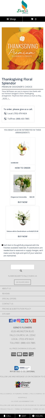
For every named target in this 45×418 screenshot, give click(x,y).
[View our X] (30, 321)
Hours (38, 415)
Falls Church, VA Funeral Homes (14, 394)
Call (8, 415)
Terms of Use (39, 409)
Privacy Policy (6, 409)
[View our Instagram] (18, 321)
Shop (13, 19)
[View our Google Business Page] (14, 321)
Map (23, 415)
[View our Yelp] (34, 321)
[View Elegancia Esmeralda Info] (22, 183)
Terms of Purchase (23, 409)
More (5, 98)
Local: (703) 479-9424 (22, 339)
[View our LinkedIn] (22, 321)
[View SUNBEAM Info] (22, 149)
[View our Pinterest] (26, 321)
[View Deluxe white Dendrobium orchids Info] (22, 217)
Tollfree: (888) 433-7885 (22, 342)
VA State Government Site (22, 401)
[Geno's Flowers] (23, 13)
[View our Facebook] (10, 321)
